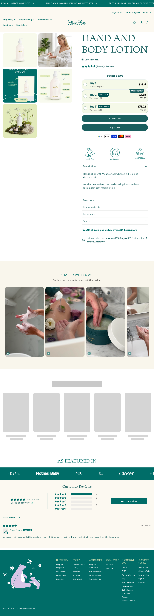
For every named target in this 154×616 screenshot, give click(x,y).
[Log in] (141, 22)
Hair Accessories (95, 572)
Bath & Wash (61, 575)
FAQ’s (124, 571)
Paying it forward (128, 575)
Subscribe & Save (128, 601)
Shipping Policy (144, 571)
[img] (10, 525)
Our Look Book (127, 586)
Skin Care (76, 575)
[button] (89, 66)
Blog (123, 579)
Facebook (109, 568)
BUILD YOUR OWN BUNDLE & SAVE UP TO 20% (69, 3)
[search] (134, 23)
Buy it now (114, 127)
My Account (143, 567)
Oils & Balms (61, 572)
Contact (142, 582)
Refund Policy (144, 575)
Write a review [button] (129, 501)
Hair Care (76, 572)
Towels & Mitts (95, 579)
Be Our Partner (127, 590)
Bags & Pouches (95, 575)
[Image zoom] (20, 50)
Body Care (60, 579)
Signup (141, 579)
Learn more (130, 229)
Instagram (110, 565)
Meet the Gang (128, 582)
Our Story (125, 567)
